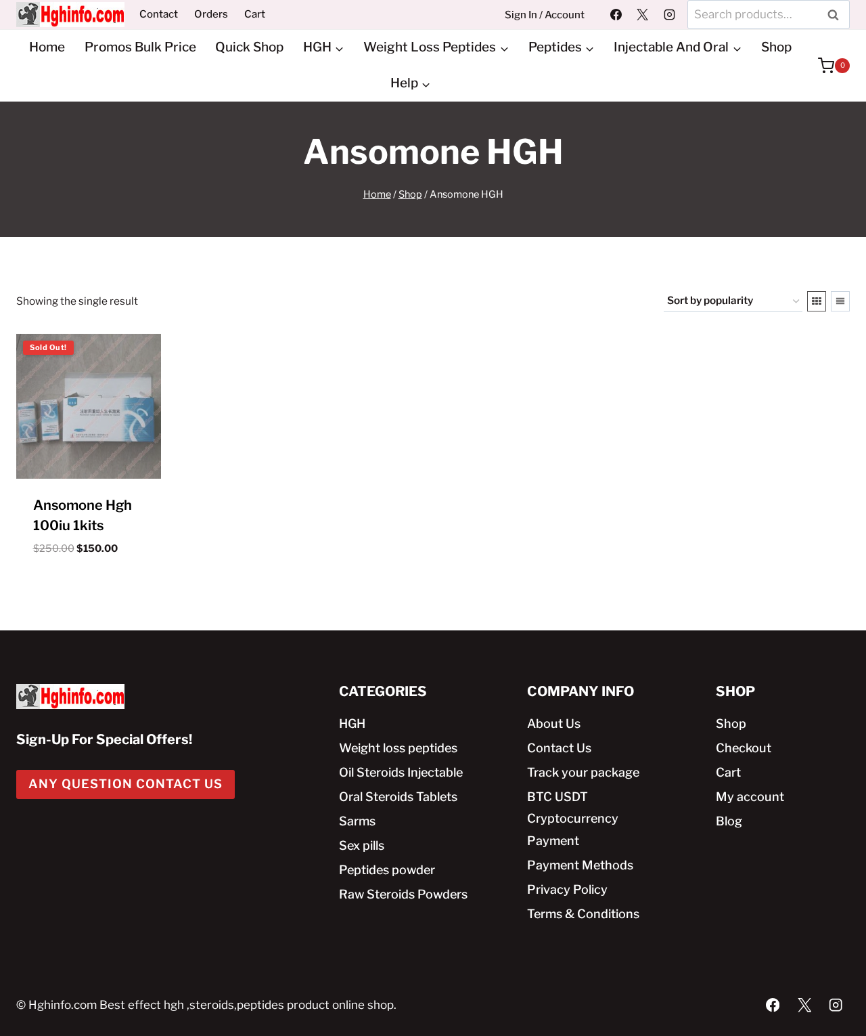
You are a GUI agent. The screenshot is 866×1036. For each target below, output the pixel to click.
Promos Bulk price (140, 47)
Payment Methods (580, 865)
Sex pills (361, 845)
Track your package (583, 772)
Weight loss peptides (398, 748)
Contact (158, 14)
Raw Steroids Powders (403, 894)
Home (47, 47)
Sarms (357, 821)
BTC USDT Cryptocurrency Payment (572, 819)
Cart (254, 14)
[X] (642, 14)
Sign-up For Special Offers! (104, 739)
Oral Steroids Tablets (398, 797)
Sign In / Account (545, 15)
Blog (729, 821)
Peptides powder (387, 870)
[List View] (840, 301)
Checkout (743, 748)
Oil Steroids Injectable (401, 772)
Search (837, 14)
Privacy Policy (567, 889)
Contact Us (559, 748)
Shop (776, 47)
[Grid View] (816, 301)
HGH (352, 723)
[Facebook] (616, 14)
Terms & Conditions (583, 914)
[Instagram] (669, 14)
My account (750, 797)
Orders (211, 14)
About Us (553, 723)
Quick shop (249, 47)
